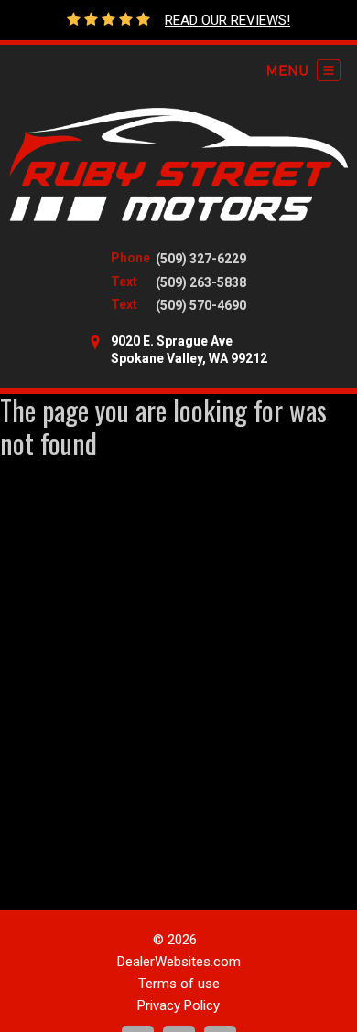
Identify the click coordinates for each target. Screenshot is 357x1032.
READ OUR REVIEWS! (227, 20)
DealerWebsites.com (179, 961)
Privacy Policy (178, 1005)
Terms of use (179, 983)
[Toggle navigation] (304, 70)
